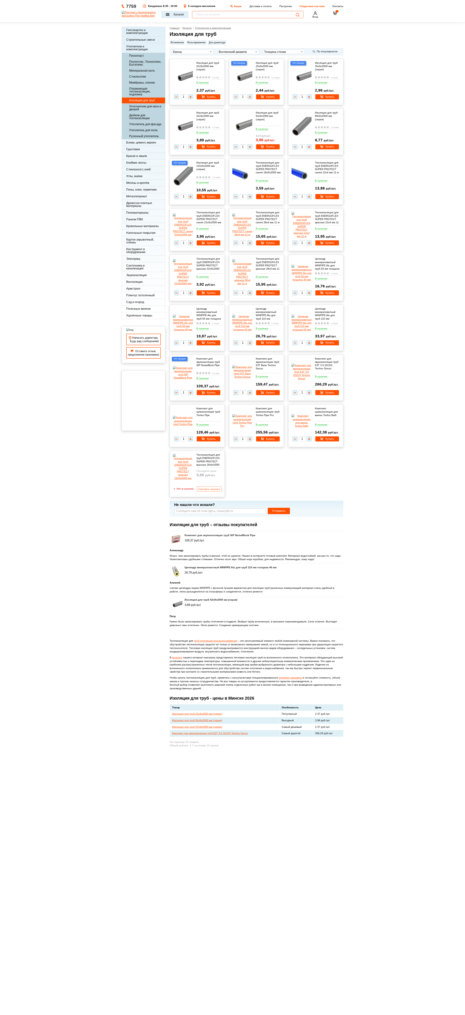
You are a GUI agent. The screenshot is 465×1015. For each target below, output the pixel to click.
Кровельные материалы (142, 226)
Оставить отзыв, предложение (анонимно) (143, 353)
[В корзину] (335, 13)
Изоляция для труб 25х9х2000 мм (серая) (267, 66)
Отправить (279, 510)
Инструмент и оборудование (135, 251)
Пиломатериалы (137, 212)
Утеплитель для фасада (145, 124)
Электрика (133, 258)
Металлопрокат (136, 196)
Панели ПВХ (134, 219)
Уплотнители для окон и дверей (145, 108)
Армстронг (133, 288)
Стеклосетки (137, 76)
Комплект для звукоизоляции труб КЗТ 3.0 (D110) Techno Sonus (326, 363)
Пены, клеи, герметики (141, 189)
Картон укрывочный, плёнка (140, 241)
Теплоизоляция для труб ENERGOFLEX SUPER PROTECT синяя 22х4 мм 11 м (327, 167)
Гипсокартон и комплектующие (137, 32)
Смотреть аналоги (209, 489)
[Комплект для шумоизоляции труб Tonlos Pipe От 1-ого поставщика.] (183, 421)
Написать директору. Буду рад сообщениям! (143, 339)
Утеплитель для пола (143, 130)
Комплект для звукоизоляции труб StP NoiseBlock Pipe (208, 362)
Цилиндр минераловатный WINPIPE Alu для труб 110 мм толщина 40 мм (266, 313)
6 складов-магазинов (201, 6)
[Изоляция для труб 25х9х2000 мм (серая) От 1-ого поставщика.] (242, 77)
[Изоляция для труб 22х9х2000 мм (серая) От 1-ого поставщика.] (183, 77)
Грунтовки (133, 149)
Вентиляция (134, 281)
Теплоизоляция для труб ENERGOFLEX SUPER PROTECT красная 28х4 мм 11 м (268, 263)
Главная (174, 28)
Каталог (179, 14)
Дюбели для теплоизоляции (139, 117)
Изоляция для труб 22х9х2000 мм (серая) (207, 66)
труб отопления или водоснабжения (215, 640)
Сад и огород (135, 302)
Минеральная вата (142, 70)
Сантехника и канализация (135, 267)
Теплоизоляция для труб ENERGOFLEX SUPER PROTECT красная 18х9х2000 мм (208, 459)
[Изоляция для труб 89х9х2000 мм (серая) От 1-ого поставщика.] (302, 127)
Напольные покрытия (140, 232)
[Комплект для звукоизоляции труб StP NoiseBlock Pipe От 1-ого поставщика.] (183, 373)
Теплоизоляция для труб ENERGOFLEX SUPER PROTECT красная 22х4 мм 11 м (327, 217)
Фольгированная (196, 42)
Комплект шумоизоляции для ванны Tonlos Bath (326, 411)
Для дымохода (217, 42)
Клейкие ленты (136, 162)
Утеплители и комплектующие (137, 48)
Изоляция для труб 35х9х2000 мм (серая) (326, 66)
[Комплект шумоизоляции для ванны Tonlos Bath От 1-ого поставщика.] (302, 420)
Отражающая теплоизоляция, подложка (139, 91)
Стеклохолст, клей (138, 169)
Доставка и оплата (261, 6)
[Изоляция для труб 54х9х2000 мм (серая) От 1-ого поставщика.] (242, 126)
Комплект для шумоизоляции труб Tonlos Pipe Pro (268, 411)
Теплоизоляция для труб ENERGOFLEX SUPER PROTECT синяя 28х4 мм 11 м (268, 217)
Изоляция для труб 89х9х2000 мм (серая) (326, 116)
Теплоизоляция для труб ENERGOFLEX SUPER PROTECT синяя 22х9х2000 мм (208, 217)
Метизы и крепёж (137, 182)
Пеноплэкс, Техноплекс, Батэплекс (145, 63)
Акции (238, 6)
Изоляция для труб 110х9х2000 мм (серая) (207, 166)
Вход (315, 16)
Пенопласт (136, 55)
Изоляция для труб (142, 100)
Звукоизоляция (136, 275)
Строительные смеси (140, 39)
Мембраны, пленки (142, 82)
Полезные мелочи (138, 308)
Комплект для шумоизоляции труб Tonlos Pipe (208, 411)
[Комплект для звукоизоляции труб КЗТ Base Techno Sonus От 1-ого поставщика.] (242, 372)
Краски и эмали (136, 156)
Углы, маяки (134, 176)
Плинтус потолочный (140, 295)
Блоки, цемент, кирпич (141, 142)
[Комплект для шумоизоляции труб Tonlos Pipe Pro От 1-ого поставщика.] (242, 420)
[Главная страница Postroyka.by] (140, 14)
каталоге (177, 657)
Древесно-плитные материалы (139, 204)
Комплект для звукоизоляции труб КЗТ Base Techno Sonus (267, 363)
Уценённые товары (139, 315)
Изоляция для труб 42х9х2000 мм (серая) (207, 116)
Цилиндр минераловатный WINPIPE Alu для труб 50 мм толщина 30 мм (327, 263)
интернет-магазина (290, 677)
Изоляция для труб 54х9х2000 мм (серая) (267, 116)
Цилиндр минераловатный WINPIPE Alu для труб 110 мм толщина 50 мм (325, 313)
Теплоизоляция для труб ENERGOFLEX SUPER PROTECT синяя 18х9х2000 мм (268, 167)
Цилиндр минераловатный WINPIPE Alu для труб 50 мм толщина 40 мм (208, 313)
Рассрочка (285, 6)
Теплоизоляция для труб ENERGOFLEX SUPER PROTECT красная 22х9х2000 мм (208, 263)
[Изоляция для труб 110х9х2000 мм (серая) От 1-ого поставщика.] (183, 177)
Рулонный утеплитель (144, 136)
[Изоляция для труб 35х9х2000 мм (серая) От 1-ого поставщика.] (302, 77)
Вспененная (177, 42)
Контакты (337, 6)
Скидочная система (312, 6)
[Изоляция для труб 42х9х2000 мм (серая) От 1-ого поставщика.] (183, 126)
